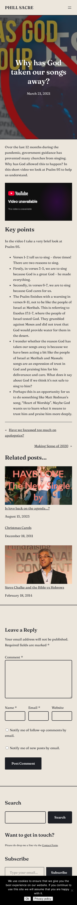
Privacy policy (42, 898)
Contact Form (50, 845)
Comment (14, 657)
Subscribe (59, 872)
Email (34, 708)
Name (11, 708)
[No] (72, 890)
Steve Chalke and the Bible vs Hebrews (34, 587)
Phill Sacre (19, 7)
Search (60, 817)
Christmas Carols (18, 528)
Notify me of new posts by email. (35, 748)
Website (58, 708)
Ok (27, 898)
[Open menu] (69, 7)
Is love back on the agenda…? (27, 508)
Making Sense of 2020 (51, 446)
